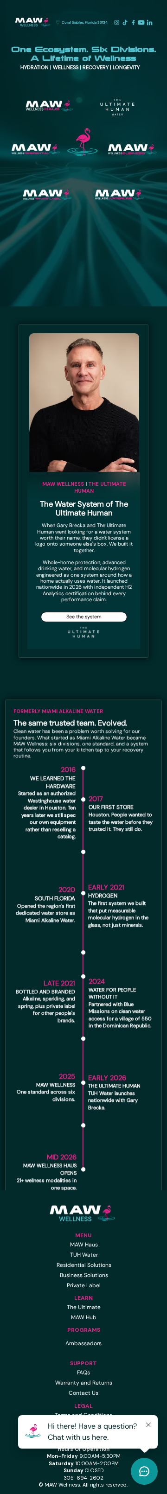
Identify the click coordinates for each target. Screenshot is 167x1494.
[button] (85, 22)
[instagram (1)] (117, 22)
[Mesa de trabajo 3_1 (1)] (141, 22)
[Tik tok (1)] (125, 22)
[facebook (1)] (133, 22)
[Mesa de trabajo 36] (150, 22)
